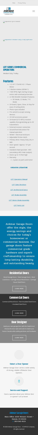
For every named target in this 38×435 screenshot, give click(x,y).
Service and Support (19, 390)
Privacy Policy (22, 3)
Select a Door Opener (19, 363)
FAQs (13, 3)
